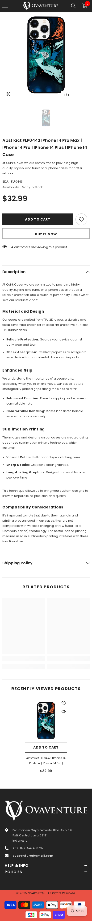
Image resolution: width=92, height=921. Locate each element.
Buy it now (46, 234)
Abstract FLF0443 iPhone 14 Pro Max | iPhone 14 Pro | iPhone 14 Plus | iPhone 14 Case (46, 761)
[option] (46, 55)
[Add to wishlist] (81, 219)
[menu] (5, 6)
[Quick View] (63, 711)
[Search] (73, 6)
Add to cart (37, 219)
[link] (23, 658)
